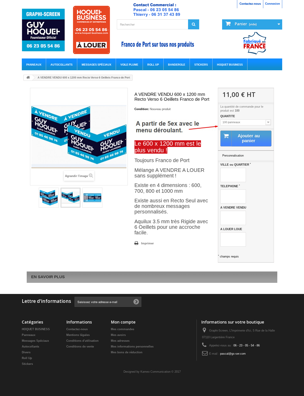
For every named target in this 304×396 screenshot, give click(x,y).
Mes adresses (120, 340)
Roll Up (153, 64)
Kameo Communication (155, 371)
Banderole (176, 64)
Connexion (272, 3)
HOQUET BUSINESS (230, 64)
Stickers (201, 64)
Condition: (141, 109)
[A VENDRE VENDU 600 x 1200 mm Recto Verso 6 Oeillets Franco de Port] (49, 197)
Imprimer (147, 243)
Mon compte (123, 322)
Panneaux (33, 64)
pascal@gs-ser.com (233, 353)
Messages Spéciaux (96, 64)
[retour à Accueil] (28, 77)
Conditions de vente (80, 346)
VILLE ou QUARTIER (235, 164)
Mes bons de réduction (126, 352)
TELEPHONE (230, 186)
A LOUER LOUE (231, 229)
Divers (26, 352)
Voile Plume (129, 64)
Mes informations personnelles (132, 346)
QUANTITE (228, 116)
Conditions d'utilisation (82, 340)
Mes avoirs (118, 335)
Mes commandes (122, 329)
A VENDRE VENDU (233, 207)
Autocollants (62, 64)
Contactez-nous (250, 3)
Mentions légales (78, 335)
